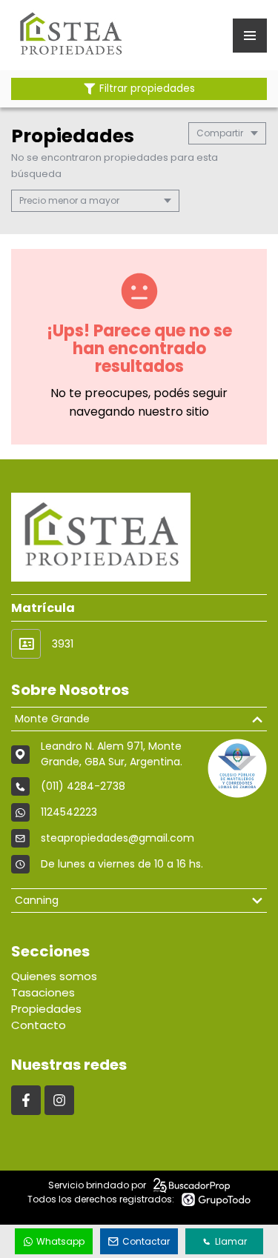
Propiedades (46, 1008)
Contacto (38, 1025)
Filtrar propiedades (147, 88)
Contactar (146, 1241)
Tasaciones (43, 992)
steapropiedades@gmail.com (117, 838)
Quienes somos (54, 976)
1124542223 (69, 812)
